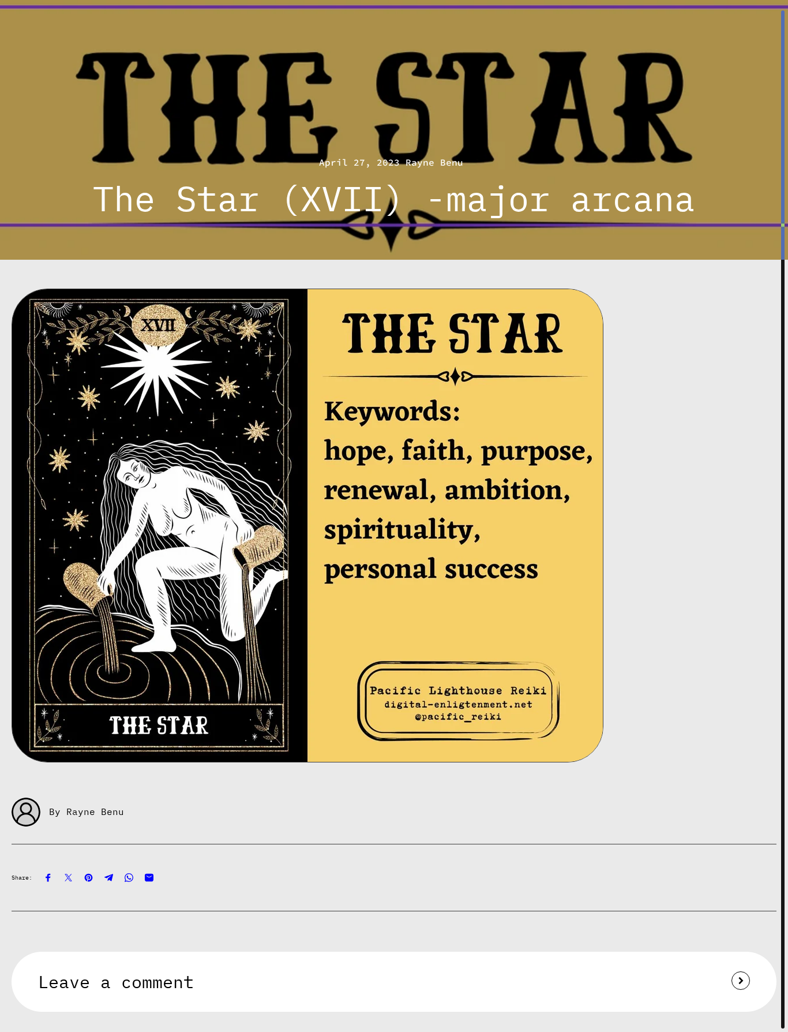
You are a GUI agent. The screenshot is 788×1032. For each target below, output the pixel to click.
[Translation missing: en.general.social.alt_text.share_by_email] (149, 878)
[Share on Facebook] (48, 878)
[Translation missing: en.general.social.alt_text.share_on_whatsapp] (129, 878)
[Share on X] (68, 878)
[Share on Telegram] (109, 878)
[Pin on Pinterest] (88, 878)
